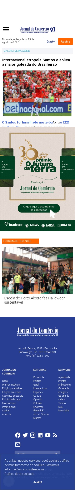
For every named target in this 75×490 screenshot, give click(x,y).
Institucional (9, 407)
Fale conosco (9, 403)
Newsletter (64, 410)
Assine (65, 41)
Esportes (38, 392)
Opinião (37, 399)
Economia (38, 377)
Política (37, 380)
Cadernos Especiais (12, 395)
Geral (36, 384)
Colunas (37, 403)
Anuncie (6, 414)
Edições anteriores (11, 392)
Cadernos (38, 407)
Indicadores (64, 384)
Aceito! (37, 482)
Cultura (37, 395)
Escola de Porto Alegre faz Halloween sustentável (34, 300)
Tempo (62, 403)
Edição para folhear (12, 388)
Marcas (37, 418)
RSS (60, 407)
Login (50, 41)
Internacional (40, 388)
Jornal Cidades (41, 414)
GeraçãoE (38, 410)
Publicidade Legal (11, 399)
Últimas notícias (11, 384)
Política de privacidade (19, 473)
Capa (5, 380)
